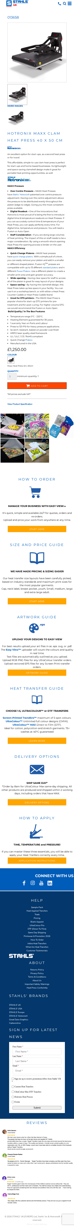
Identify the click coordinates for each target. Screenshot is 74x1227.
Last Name (18, 1056)
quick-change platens (23, 256)
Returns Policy (37, 969)
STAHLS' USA (15, 1008)
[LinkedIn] (50, 883)
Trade (37, 914)
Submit (37, 1107)
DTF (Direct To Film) (37, 929)
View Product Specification (19, 404)
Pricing (37, 918)
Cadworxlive (15, 1023)
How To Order (37, 939)
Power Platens (23, 271)
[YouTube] (41, 883)
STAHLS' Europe (16, 1012)
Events (17, 1102)
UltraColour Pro (37, 925)
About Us (37, 980)
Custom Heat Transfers (23, 1086)
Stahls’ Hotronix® (21, 194)
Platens (29, 340)
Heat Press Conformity (37, 987)
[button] (64, 3)
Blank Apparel (37, 921)
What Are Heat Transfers (37, 947)
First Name (18, 1046)
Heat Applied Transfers (37, 910)
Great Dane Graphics (18, 1019)
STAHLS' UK (15, 1005)
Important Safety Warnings (37, 984)
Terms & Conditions (37, 976)
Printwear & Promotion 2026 (37, 936)
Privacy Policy (37, 973)
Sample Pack (37, 907)
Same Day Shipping (37, 932)
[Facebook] (24, 883)
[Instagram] (33, 883)
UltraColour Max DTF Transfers (27, 1092)
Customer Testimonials (37, 950)
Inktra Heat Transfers (37, 943)
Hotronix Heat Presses (23, 1097)
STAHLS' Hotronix (17, 1016)
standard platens (50, 267)
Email (16, 1066)
